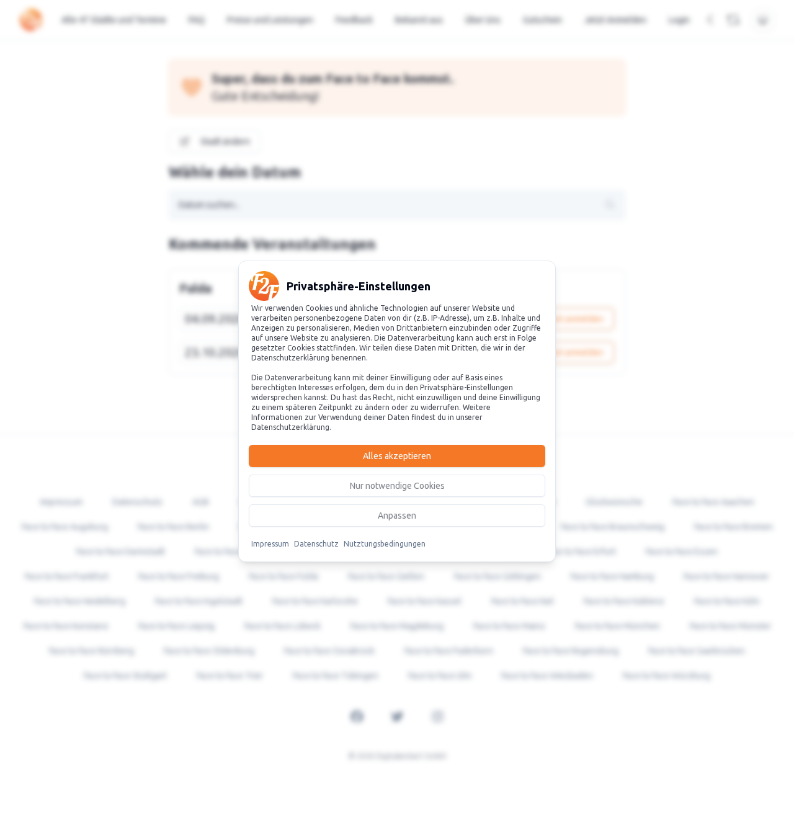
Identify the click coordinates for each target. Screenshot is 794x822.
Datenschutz (316, 544)
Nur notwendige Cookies (397, 486)
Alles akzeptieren (397, 456)
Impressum (270, 544)
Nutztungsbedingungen (385, 544)
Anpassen (397, 515)
